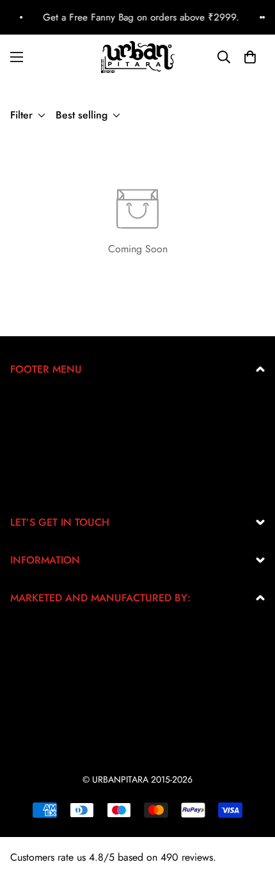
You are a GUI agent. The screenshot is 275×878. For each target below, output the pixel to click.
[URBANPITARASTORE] (138, 57)
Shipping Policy (44, 464)
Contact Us (33, 485)
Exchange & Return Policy (66, 403)
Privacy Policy (40, 423)
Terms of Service (45, 444)
